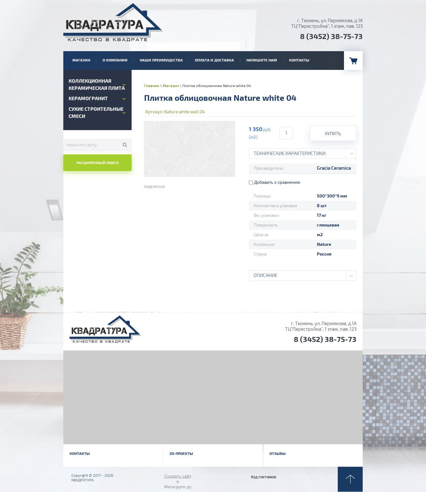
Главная (151, 86)
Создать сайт (177, 476)
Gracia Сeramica (334, 168)
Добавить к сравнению (276, 182)
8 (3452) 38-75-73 (331, 36)
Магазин (171, 86)
